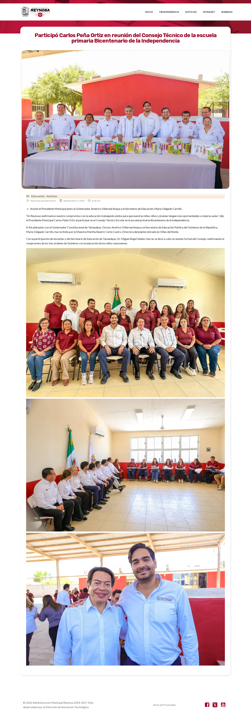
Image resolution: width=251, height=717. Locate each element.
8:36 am (96, 200)
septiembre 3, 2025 (74, 200)
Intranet (209, 11)
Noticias (191, 11)
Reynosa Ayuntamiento (43, 200)
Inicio (149, 11)
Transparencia (169, 11)
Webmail (227, 11)
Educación (38, 196)
